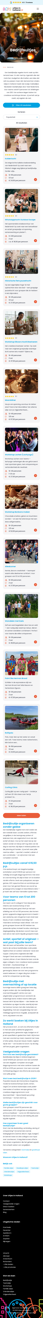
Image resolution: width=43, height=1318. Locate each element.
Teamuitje (34, 1168)
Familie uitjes (8, 1168)
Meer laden (21, 815)
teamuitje (25, 1150)
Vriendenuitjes (9, 1171)
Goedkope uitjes (22, 1168)
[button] (21, 2)
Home (4, 67)
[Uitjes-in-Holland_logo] (13, 8)
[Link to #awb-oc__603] (38, 9)
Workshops (8, 1175)
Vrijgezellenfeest (23, 1171)
